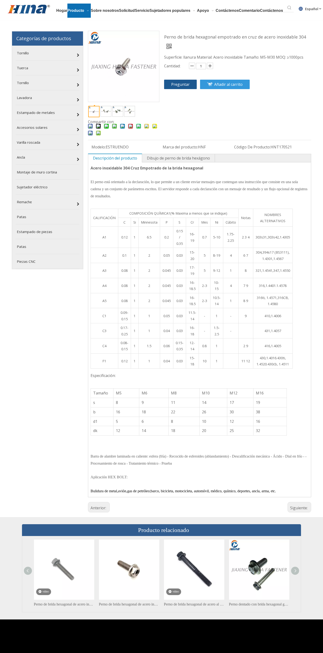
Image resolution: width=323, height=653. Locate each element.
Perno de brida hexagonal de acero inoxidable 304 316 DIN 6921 (64, 604)
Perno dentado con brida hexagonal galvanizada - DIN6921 (259, 604)
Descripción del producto (115, 158)
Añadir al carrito (228, 84)
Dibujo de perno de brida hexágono (178, 158)
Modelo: (99, 147)
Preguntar (180, 84)
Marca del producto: (180, 147)
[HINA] (28, 10)
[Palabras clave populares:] (289, 8)
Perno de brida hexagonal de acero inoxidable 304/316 (129, 604)
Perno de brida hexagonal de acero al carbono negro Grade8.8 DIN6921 (194, 604)
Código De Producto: (252, 147)
